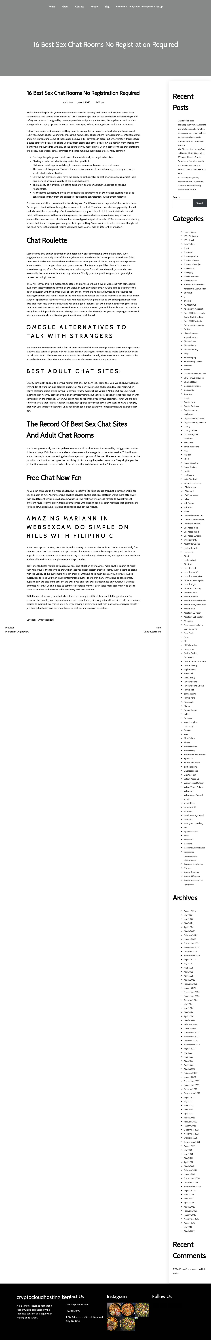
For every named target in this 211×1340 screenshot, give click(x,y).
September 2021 (192, 1142)
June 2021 (188, 1154)
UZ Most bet (190, 774)
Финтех (187, 868)
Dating (187, 426)
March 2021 (189, 1166)
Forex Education (191, 463)
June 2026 (188, 919)
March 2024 (189, 1020)
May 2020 (189, 1198)
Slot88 (187, 742)
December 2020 (192, 1178)
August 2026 (190, 911)
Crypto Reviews (191, 406)
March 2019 (189, 1231)
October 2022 (190, 1089)
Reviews (188, 718)
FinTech (187, 454)
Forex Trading (190, 467)
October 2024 (190, 1000)
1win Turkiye (189, 244)
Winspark (188, 819)
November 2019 (191, 1218)
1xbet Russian (190, 280)
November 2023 (191, 1036)
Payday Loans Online (194, 685)
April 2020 (189, 1202)
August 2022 (190, 1097)
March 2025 (189, 979)
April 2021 (188, 1162)
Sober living (189, 750)
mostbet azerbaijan (193, 576)
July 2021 (188, 1150)
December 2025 (192, 943)
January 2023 (190, 1077)
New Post (188, 633)
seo (186, 734)
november (189, 649)
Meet (186, 556)
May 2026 (188, 923)
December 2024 (192, 992)
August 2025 (190, 959)
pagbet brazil (190, 669)
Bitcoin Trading (191, 349)
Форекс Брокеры (191, 872)
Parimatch (189, 673)
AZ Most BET (190, 304)
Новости (188, 843)
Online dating (190, 665)
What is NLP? (190, 807)
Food (186, 458)
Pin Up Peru (189, 697)
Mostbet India (190, 592)
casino (187, 369)
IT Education (190, 487)
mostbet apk (190, 568)
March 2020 (189, 1206)
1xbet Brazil (189, 268)
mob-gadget (190, 560)
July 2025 (188, 963)
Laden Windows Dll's (194, 515)
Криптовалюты (191, 831)
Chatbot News (191, 381)
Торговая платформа (193, 864)
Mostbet (188, 564)
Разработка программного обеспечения (190, 855)
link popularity (190, 539)
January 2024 (190, 1028)
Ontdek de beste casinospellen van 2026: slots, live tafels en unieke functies (192, 124)
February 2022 (190, 1121)
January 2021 (189, 1174)
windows (188, 811)
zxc (185, 827)
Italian (187, 499)
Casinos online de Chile (195, 373)
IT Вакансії (189, 491)
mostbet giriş (190, 584)
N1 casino (188, 620)
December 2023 (191, 1032)
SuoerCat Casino (192, 762)
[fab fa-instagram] (178, 1305)
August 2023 (190, 1048)
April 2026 (188, 927)
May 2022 (188, 1109)
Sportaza (188, 758)
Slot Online (189, 738)
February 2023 (190, 1073)
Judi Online (189, 503)
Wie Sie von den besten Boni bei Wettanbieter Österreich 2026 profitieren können (191, 153)
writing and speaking (193, 823)
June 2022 (188, 1105)
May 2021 (188, 1158)
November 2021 (191, 1133)
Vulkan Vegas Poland (193, 787)
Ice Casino (189, 475)
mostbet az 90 (191, 572)
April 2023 (188, 1065)
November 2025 (192, 947)
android (187, 300)
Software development (195, 754)
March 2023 (189, 1069)
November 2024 (192, 996)
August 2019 (189, 1222)
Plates (187, 706)
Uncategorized (46, 619)
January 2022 (190, 1125)
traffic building (190, 766)
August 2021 (189, 1146)
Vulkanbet (188, 791)
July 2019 (188, 1227)
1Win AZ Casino (191, 236)
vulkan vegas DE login (194, 782)
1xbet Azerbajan (191, 260)
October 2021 (190, 1137)
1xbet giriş (188, 272)
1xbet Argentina (191, 256)
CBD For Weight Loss (194, 377)
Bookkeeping (190, 357)
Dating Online (190, 430)
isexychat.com (60, 498)
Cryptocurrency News (194, 418)
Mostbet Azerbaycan (194, 580)
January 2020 (190, 1214)
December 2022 (191, 1081)
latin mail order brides (194, 519)
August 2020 (190, 1190)
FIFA (186, 450)
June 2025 (188, 967)
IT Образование (191, 495)
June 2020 (189, 1194)
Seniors (187, 730)
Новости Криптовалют (194, 847)
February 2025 (190, 983)
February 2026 (190, 935)
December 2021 (191, 1129)
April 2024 (188, 1016)
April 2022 (188, 1113)
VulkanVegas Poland (193, 795)
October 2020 (191, 1182)
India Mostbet (190, 479)
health (187, 471)
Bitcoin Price (190, 345)
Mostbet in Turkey (192, 588)
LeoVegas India (191, 527)
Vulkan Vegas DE (191, 778)
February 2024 (190, 1024)
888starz (188, 292)
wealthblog (189, 803)
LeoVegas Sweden (193, 535)
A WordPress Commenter (185, 1269)
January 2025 (190, 988)
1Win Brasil (189, 240)
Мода (186, 835)
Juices (186, 511)
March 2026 (189, 931)
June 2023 (188, 1056)
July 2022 (188, 1101)
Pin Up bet (189, 689)
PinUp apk (188, 702)
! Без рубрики (190, 232)
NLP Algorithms (191, 645)
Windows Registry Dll (194, 815)
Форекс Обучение (192, 876)
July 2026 (188, 915)
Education (188, 442)
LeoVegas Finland (192, 523)
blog (186, 353)
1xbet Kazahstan (191, 276)
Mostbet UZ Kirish (192, 612)
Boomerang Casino (193, 361)
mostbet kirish (191, 596)
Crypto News (190, 402)
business (188, 365)
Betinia (187, 329)
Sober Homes (190, 746)
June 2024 (188, 1008)
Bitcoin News (190, 341)
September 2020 (192, 1186)
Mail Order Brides (192, 543)
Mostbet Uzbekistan (193, 616)
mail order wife (191, 548)
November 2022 (191, 1085)
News (186, 637)
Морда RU (188, 839)
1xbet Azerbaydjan (192, 264)
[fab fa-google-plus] (171, 1305)
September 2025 (192, 955)
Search (176, 197)
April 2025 (188, 975)
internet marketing (192, 483)
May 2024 (188, 1012)
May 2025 (188, 971)
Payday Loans (190, 681)
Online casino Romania (195, 661)
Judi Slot (188, 507)
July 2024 (188, 1004)
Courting (188, 394)
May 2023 (188, 1060)
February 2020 (191, 1210)
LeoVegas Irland (191, 531)
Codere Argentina (192, 385)
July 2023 (188, 1052)
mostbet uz (189, 608)
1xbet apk (188, 252)
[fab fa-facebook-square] (156, 1305)
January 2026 (190, 939)
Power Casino (190, 710)
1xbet (186, 248)
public (187, 714)
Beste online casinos (194, 325)
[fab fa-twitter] (163, 1305)
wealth (187, 799)
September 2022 (192, 1093)
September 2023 (192, 1044)
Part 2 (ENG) (189, 677)
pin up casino (190, 693)
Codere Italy (189, 389)
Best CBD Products (193, 321)
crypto (187, 398)
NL (185, 641)
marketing (188, 552)
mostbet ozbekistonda (195, 600)
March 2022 (189, 1117)
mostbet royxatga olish (195, 604)
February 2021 (190, 1170)
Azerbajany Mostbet (193, 308)
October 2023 (190, 1040)
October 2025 (190, 951)
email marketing (191, 446)
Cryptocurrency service (195, 422)
